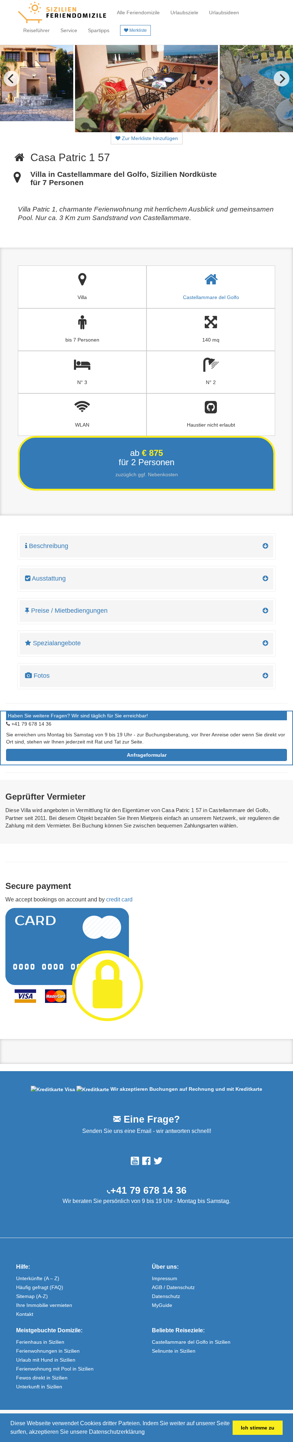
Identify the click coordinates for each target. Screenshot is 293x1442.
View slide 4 (132, 130)
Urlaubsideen (224, 12)
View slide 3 (123, 130)
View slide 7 (160, 130)
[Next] (281, 78)
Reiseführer (36, 30)
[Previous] (11, 78)
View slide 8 (170, 130)
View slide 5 (142, 130)
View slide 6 (151, 130)
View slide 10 (188, 130)
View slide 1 (104, 130)
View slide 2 (114, 130)
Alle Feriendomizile (138, 12)
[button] (147, 1433)
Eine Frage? (150, 1119)
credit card (119, 899)
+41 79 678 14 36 (148, 1190)
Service (68, 30)
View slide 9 (179, 130)
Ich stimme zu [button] (257, 1428)
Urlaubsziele (184, 12)
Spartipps (98, 30)
